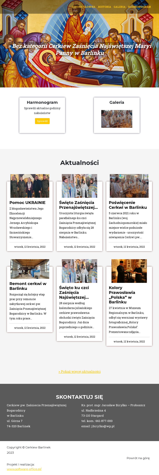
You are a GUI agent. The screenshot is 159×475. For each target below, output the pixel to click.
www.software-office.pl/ (24, 469)
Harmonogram (139, 6)
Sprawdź (42, 121)
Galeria (120, 6)
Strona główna (83, 6)
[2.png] (116, 119)
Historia (104, 6)
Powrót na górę (138, 458)
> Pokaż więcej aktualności (80, 371)
